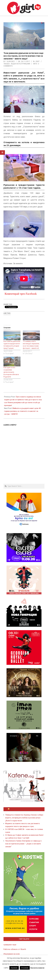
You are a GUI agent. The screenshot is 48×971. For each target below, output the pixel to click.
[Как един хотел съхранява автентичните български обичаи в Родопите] (12, 361)
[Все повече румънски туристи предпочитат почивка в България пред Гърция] (12, 335)
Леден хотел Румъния (20, 64)
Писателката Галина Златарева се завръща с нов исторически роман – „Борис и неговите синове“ (23, 844)
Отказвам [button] (24, 968)
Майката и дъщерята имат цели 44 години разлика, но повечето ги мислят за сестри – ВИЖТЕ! (22, 411)
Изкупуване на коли (11, 954)
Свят (38, 61)
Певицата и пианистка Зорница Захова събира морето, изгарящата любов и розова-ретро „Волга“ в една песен (24, 818)
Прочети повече (37, 968)
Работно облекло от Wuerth (14, 949)
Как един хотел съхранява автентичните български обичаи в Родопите (11, 372)
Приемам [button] (14, 968)
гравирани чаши (9, 945)
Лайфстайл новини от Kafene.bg (25, 809)
